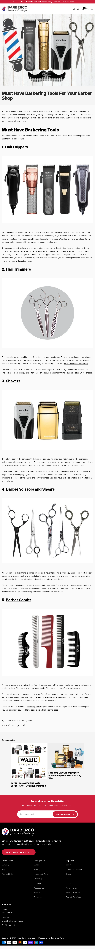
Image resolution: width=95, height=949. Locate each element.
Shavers (13, 381)
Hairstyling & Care (41, 874)
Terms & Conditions (73, 897)
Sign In (68, 865)
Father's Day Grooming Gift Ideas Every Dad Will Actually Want (64, 775)
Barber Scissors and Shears (30, 489)
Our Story (5, 865)
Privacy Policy (71, 888)
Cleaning (37, 883)
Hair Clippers (16, 147)
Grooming (38, 879)
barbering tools (33, 706)
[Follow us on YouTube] (10, 925)
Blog (3, 869)
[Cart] (83, 9)
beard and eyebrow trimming (76, 363)
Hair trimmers (7, 360)
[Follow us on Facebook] (2, 925)
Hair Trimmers (18, 269)
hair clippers (31, 251)
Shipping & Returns (73, 892)
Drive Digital (59, 938)
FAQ (67, 879)
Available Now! (67, 2)
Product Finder (7, 874)
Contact (69, 883)
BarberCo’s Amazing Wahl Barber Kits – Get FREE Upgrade (28, 784)
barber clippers (39, 239)
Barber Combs (18, 600)
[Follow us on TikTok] (14, 925)
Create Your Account (74, 869)
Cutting (36, 865)
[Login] (78, 9)
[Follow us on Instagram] (6, 925)
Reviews (69, 874)
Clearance (38, 897)
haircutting (21, 573)
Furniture (37, 892)
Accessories (39, 888)
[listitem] (9, 725)
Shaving (37, 869)
